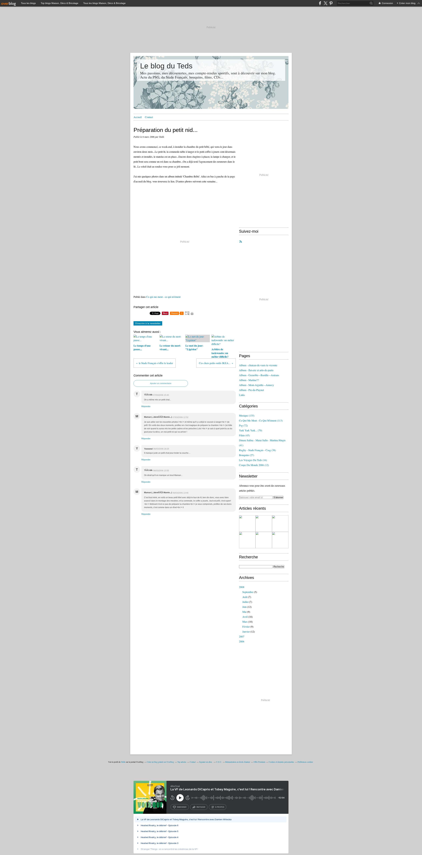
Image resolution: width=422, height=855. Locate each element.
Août (244, 597)
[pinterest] (331, 3)
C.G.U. (219, 762)
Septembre (247, 592)
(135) (246, 415)
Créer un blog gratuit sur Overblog (160, 762)
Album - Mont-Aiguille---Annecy (256, 385)
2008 (241, 587)
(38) (257, 450)
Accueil (138, 117)
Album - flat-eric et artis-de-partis (256, 370)
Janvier (246, 631)
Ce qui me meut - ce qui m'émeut (163, 296)
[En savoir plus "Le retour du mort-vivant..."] (264, 523)
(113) (261, 420)
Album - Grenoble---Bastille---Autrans (259, 375)
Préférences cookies (305, 762)
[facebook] (320, 3)
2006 (241, 641)
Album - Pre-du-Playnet (251, 390)
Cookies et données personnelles (281, 762)
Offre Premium (259, 762)
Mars (245, 621)
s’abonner (181, 807)
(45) (244, 435)
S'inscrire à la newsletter (148, 323)
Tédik (123, 762)
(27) (246, 455)
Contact (149, 117)
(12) (254, 465)
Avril (245, 616)
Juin (244, 606)
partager (200, 807)
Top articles (181, 762)
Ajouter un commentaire (160, 383)
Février (246, 626)
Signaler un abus (206, 762)
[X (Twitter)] (325, 3)
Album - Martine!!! (249, 380)
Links (242, 395)
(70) (250, 430)
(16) (253, 460)
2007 (241, 636)
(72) (243, 425)
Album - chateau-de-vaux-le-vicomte (258, 365)
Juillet (245, 602)
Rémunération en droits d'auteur (237, 762)
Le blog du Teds (166, 66)
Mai (244, 611)
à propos (219, 807)
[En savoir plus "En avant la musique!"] (264, 540)
